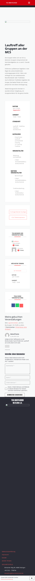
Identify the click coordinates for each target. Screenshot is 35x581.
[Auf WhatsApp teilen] (17, 305)
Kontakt (4, 558)
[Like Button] (7, 346)
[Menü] (29, 2)
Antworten (7, 349)
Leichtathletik (19, 141)
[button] (33, 2)
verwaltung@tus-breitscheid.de (13, 573)
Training (17, 142)
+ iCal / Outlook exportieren (18, 217)
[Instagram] (8, 546)
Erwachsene (18, 137)
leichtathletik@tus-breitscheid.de (20, 162)
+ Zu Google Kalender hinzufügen (18, 212)
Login (9, 323)
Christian (20, 248)
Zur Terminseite (17, 270)
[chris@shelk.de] (14, 251)
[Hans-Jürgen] (15, 241)
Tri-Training (18, 144)
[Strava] (17, 546)
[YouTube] (13, 546)
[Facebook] (4, 546)
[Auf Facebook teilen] (13, 305)
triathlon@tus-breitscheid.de (19, 194)
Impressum (5, 554)
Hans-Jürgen (16, 243)
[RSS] (22, 546)
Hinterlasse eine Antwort (16, 328)
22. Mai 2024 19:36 (14, 336)
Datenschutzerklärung (8, 551)
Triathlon (17, 146)
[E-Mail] (21, 305)
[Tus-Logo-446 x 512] (2, 3)
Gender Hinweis (6, 561)
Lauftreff (17, 139)
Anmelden (15, 323)
